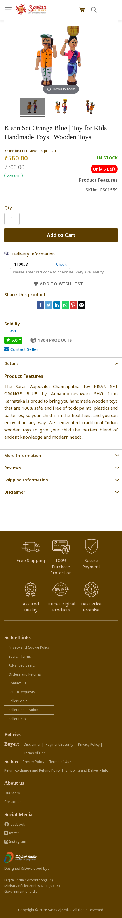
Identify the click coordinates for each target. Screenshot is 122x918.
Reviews (12, 467)
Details (11, 363)
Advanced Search (23, 665)
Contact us (13, 801)
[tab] (61, 363)
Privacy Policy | (90, 744)
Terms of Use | (61, 761)
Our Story (12, 793)
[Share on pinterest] (74, 307)
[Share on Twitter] (49, 307)
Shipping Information (26, 480)
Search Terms (20, 656)
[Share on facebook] (41, 307)
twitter (13, 833)
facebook (17, 824)
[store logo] (31, 9)
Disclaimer (14, 492)
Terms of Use (35, 753)
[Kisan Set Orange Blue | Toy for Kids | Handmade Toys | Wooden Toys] (32, 107)
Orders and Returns (25, 674)
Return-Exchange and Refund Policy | (34, 770)
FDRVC (11, 331)
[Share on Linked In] (57, 307)
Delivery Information (33, 254)
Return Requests (22, 691)
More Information (22, 455)
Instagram (17, 841)
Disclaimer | (34, 744)
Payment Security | (61, 744)
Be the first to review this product (30, 150)
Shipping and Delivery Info (87, 770)
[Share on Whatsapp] (65, 307)
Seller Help (17, 718)
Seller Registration (23, 709)
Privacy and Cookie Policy (29, 647)
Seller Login (18, 701)
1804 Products (55, 340)
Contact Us (17, 683)
